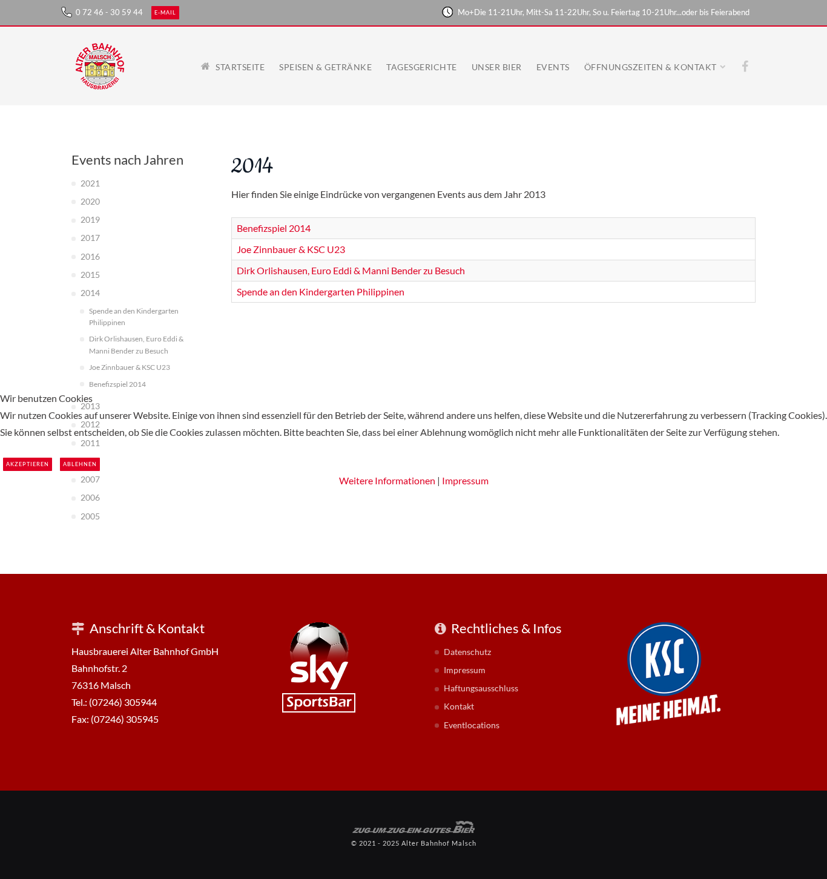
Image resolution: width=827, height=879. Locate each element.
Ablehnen (80, 464)
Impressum (465, 480)
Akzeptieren (27, 464)
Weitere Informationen (387, 480)
